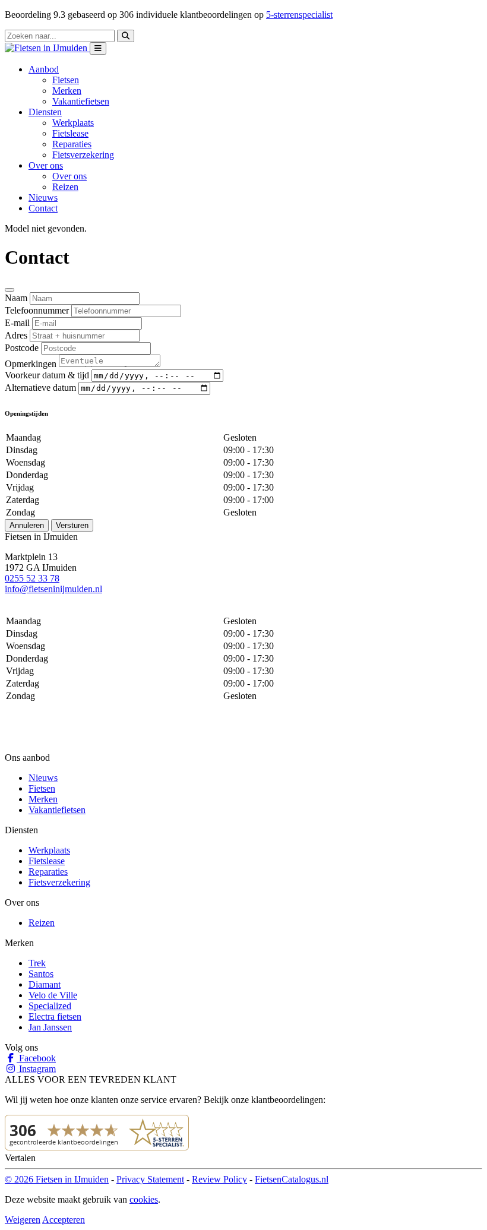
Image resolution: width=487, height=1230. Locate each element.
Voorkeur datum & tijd (47, 375)
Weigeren (22, 1220)
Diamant (45, 984)
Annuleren (27, 525)
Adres (16, 335)
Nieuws (43, 197)
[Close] (9, 290)
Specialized (50, 1006)
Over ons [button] (46, 165)
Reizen (65, 187)
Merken (66, 91)
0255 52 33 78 (32, 578)
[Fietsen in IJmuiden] (47, 48)
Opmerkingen (30, 364)
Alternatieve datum (40, 387)
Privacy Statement (150, 1179)
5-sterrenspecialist (299, 15)
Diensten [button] (45, 112)
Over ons (69, 176)
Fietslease (70, 133)
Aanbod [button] (44, 69)
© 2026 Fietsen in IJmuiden (57, 1179)
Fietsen (65, 80)
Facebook (36, 1058)
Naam (16, 298)
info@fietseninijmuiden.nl (53, 589)
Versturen (72, 525)
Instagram (36, 1069)
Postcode (22, 348)
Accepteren (63, 1220)
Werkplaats (73, 123)
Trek (37, 963)
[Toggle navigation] (98, 48)
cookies (143, 1199)
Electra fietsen (55, 1016)
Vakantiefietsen (80, 101)
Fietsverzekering (83, 155)
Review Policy (219, 1179)
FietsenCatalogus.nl (291, 1179)
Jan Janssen (50, 1027)
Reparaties (71, 144)
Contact (43, 208)
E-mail (17, 323)
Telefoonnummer (37, 310)
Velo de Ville (53, 995)
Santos (41, 974)
